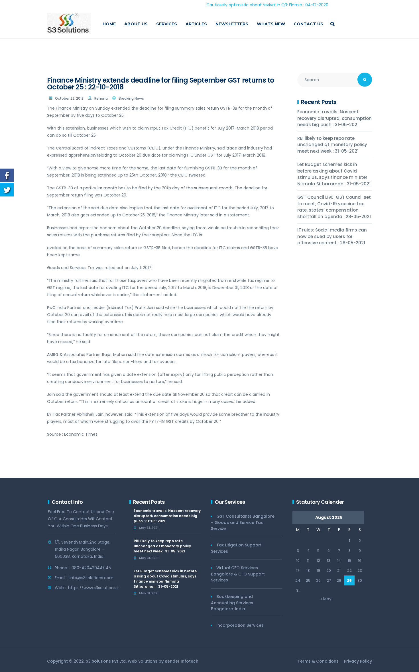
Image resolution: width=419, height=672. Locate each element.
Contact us (308, 23)
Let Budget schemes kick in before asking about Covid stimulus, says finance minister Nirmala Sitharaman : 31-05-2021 (334, 174)
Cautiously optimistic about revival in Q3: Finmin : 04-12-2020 (252, 5)
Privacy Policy (358, 661)
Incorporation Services (240, 625)
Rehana (101, 98)
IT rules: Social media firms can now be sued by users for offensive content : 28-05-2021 (332, 236)
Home (109, 23)
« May (325, 599)
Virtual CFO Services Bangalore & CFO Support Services (238, 574)
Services (166, 23)
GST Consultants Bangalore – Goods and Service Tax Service (242, 522)
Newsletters (231, 23)
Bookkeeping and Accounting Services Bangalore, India (232, 603)
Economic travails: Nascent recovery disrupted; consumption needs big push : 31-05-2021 (334, 118)
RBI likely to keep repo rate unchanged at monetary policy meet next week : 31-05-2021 (332, 144)
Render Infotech (181, 661)
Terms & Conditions (318, 661)
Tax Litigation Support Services (236, 548)
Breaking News (131, 98)
